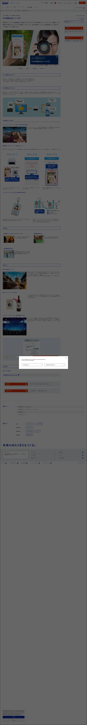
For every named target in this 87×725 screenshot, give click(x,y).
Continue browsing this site (50, 364)
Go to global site (26, 364)
